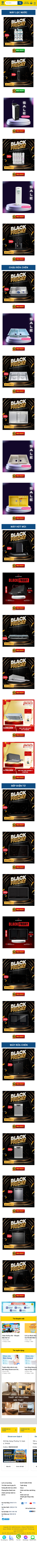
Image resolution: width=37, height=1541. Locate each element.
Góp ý (21, 1488)
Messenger (25, 1539)
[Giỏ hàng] (31, 3)
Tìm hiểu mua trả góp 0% (9, 1485)
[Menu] (35, 3)
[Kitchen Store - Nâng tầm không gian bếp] (3, 3)
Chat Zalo (11, 1539)
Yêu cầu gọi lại (4, 1539)
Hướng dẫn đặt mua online (9, 1488)
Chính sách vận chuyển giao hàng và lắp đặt (27, 1496)
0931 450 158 (13, 1511)
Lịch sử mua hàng (7, 1483)
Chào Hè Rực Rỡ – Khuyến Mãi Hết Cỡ (10, 1337)
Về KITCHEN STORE (26, 1483)
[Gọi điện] (18, 1536)
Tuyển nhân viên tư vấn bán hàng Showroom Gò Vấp (10, 1369)
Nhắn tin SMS (33, 1539)
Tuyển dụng (23, 1485)
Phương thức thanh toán (8, 1490)
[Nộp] (20, 3)
